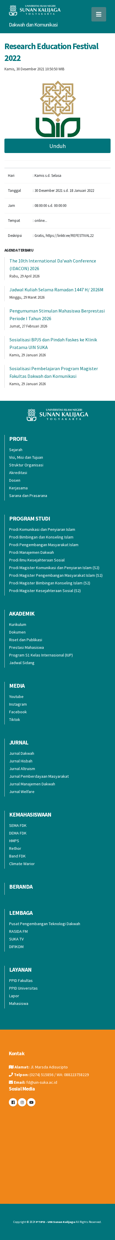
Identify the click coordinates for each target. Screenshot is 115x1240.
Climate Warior (22, 863)
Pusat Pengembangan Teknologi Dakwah (44, 923)
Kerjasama (18, 488)
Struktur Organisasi (26, 465)
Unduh (57, 145)
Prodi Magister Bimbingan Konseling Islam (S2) (49, 583)
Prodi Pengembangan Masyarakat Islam (43, 544)
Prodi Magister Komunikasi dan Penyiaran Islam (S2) (54, 567)
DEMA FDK (18, 833)
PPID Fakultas (21, 980)
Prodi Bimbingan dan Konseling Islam (41, 537)
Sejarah (15, 449)
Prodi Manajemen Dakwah (31, 552)
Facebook (18, 711)
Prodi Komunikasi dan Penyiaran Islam (42, 529)
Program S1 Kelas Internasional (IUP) (41, 655)
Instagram (18, 704)
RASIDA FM (18, 931)
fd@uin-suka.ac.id (41, 1082)
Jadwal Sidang (21, 662)
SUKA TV (16, 939)
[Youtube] (31, 1102)
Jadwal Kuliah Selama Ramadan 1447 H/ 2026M (56, 289)
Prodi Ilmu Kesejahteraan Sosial (37, 560)
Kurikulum (17, 624)
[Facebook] (13, 1102)
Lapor (14, 995)
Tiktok (14, 719)
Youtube (16, 696)
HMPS (14, 840)
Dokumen (17, 632)
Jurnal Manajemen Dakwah (32, 784)
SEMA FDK (18, 825)
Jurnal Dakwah (21, 753)
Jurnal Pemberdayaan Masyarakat (39, 776)
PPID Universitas (23, 988)
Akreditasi (18, 472)
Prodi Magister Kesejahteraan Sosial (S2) (45, 590)
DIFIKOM (16, 946)
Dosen (14, 480)
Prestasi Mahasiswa (26, 647)
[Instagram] (22, 1102)
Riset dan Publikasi (25, 639)
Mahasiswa (18, 1003)
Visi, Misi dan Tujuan (26, 457)
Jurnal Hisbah (20, 761)
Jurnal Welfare (21, 791)
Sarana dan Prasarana (28, 495)
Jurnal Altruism (22, 768)
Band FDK (17, 856)
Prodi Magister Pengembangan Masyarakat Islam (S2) (56, 575)
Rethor (15, 848)
